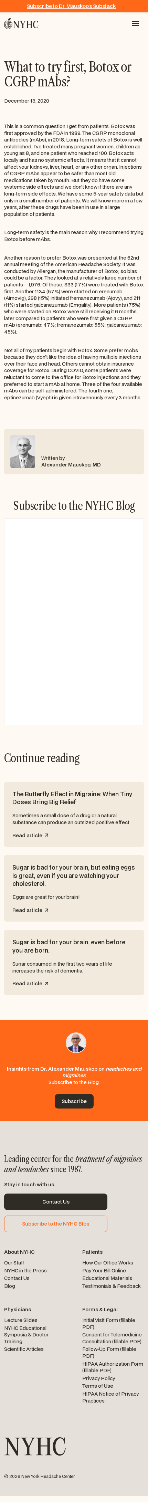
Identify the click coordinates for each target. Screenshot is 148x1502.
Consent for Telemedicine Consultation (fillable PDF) (112, 1338)
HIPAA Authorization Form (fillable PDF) (112, 1367)
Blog (9, 1286)
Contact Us (17, 1278)
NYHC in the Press (25, 1270)
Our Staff (14, 1262)
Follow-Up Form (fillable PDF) (109, 1352)
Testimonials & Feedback (111, 1286)
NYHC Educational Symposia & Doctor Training (26, 1335)
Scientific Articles (24, 1349)
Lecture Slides (21, 1320)
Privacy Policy (98, 1378)
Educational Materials (107, 1278)
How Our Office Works (107, 1262)
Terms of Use (97, 1386)
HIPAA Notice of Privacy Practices (110, 1397)
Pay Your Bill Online (104, 1270)
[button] (135, 23)
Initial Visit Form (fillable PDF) (108, 1323)
